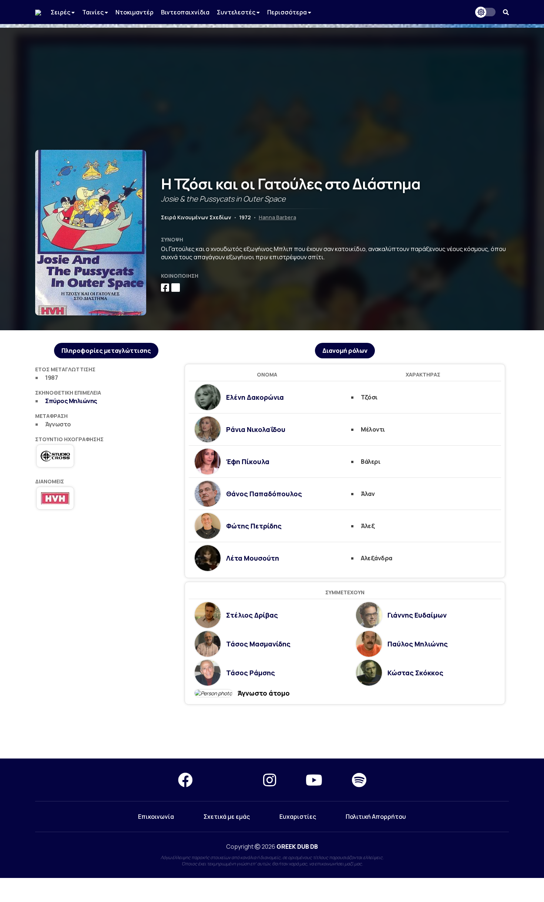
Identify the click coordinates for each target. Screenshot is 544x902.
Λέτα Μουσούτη (252, 558)
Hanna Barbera (277, 217)
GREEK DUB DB (297, 846)
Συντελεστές (236, 12)
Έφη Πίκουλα (247, 461)
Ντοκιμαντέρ (134, 12)
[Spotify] (359, 780)
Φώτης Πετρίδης (254, 525)
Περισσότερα (287, 12)
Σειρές (61, 12)
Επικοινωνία (156, 817)
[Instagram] (269, 780)
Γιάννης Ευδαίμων (417, 615)
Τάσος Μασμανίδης (258, 643)
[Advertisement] (272, 79)
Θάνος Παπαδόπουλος (264, 493)
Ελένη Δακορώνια (255, 397)
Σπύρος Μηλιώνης (71, 401)
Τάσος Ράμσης (250, 672)
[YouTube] (314, 780)
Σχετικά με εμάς (227, 817)
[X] (228, 780)
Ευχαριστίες (297, 817)
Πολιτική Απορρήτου (376, 817)
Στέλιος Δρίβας (252, 615)
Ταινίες (93, 12)
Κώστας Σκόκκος (415, 672)
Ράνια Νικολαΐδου (255, 429)
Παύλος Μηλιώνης (417, 643)
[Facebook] (185, 780)
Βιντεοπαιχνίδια (185, 12)
